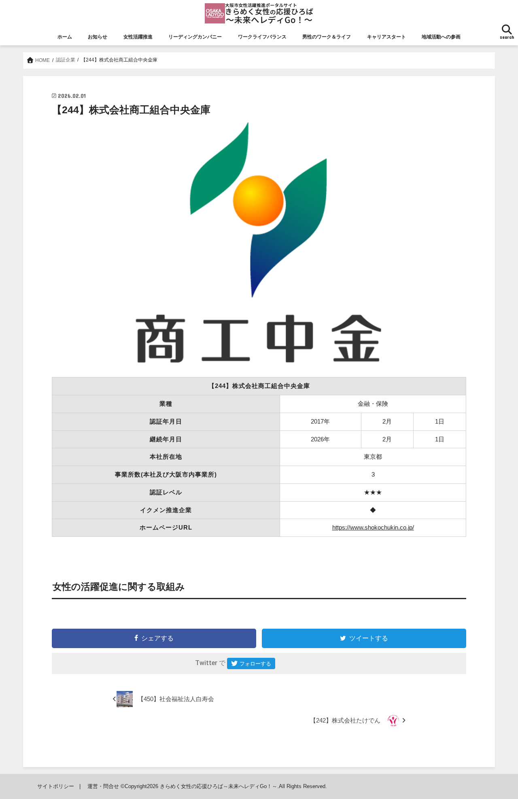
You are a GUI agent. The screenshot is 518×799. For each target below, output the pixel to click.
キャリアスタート (386, 37)
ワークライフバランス (262, 37)
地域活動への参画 (441, 37)
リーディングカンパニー (195, 37)
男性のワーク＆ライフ (326, 37)
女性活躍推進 (138, 37)
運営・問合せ (103, 786)
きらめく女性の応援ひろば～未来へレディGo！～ (218, 786)
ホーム (64, 37)
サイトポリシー (55, 786)
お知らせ (97, 37)
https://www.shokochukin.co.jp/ (373, 527)
